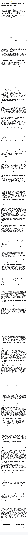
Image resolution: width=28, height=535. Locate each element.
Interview (24, 522)
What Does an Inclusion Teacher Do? (7, 525)
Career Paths (4, 522)
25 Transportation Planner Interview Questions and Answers (20, 525)
